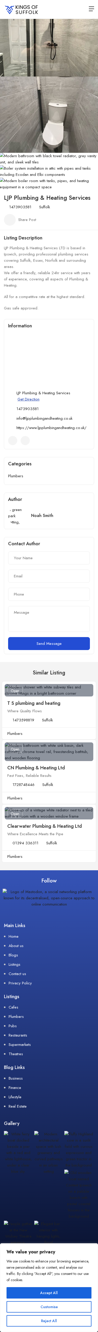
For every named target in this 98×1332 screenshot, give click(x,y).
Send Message (49, 643)
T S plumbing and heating (33, 703)
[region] (49, 1287)
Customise (49, 1306)
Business (16, 1078)
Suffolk (44, 207)
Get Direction (28, 399)
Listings (14, 964)
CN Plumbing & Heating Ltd (36, 767)
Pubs (13, 1026)
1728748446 (23, 785)
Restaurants (18, 1035)
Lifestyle (15, 1097)
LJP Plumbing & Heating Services (43, 393)
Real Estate (18, 1106)
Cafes (13, 1007)
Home (14, 936)
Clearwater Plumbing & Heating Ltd (44, 826)
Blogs (13, 955)
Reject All (49, 1320)
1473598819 (23, 720)
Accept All (49, 1292)
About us (16, 946)
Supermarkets (20, 1044)
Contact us (17, 974)
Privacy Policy (20, 983)
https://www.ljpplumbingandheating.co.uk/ (51, 428)
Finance (15, 1088)
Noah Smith (42, 516)
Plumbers (15, 476)
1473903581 (20, 207)
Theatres (16, 1054)
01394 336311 (25, 843)
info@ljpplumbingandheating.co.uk (44, 418)
